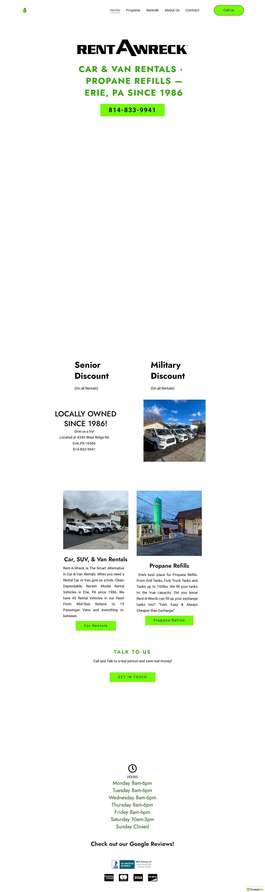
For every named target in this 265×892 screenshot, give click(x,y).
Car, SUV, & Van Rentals (95, 559)
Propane (133, 10)
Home (115, 10)
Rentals (152, 10)
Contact (192, 10)
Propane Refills (169, 565)
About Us (172, 10)
